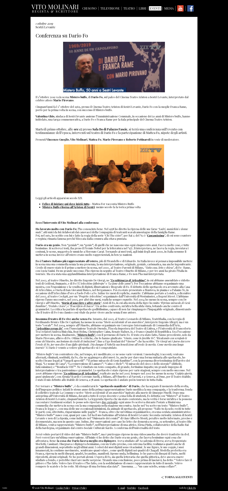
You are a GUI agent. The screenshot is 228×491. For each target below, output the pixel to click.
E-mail (121, 487)
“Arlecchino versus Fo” (49, 328)
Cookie (4, 488)
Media (169, 8)
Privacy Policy (79, 487)
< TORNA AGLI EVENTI (176, 477)
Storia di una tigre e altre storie (81, 303)
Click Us (191, 487)
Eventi (155, 8)
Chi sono (89, 8)
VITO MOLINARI (55, 7)
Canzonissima (155, 235)
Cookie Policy (63, 487)
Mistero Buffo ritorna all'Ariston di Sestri (68, 207)
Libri (142, 8)
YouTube (131, 487)
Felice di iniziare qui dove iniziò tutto (65, 204)
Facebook (143, 487)
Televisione (110, 8)
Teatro (129, 8)
